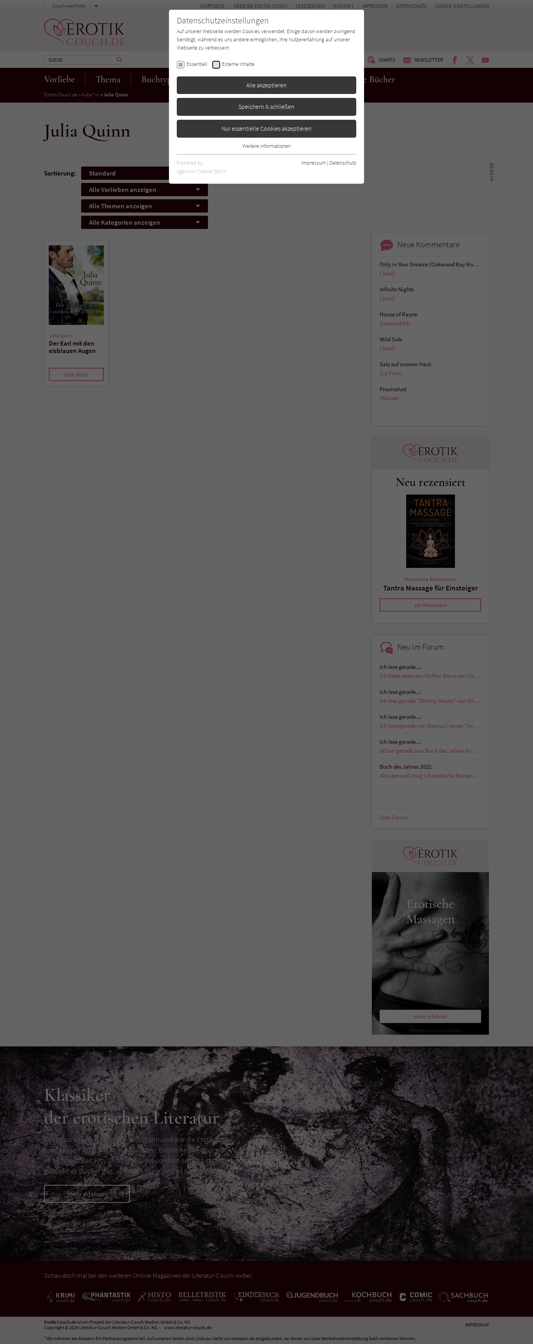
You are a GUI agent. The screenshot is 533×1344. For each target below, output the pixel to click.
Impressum (313, 162)
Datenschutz (342, 162)
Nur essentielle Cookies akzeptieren (267, 128)
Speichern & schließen (266, 106)
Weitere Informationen (266, 145)
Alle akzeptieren (266, 85)
